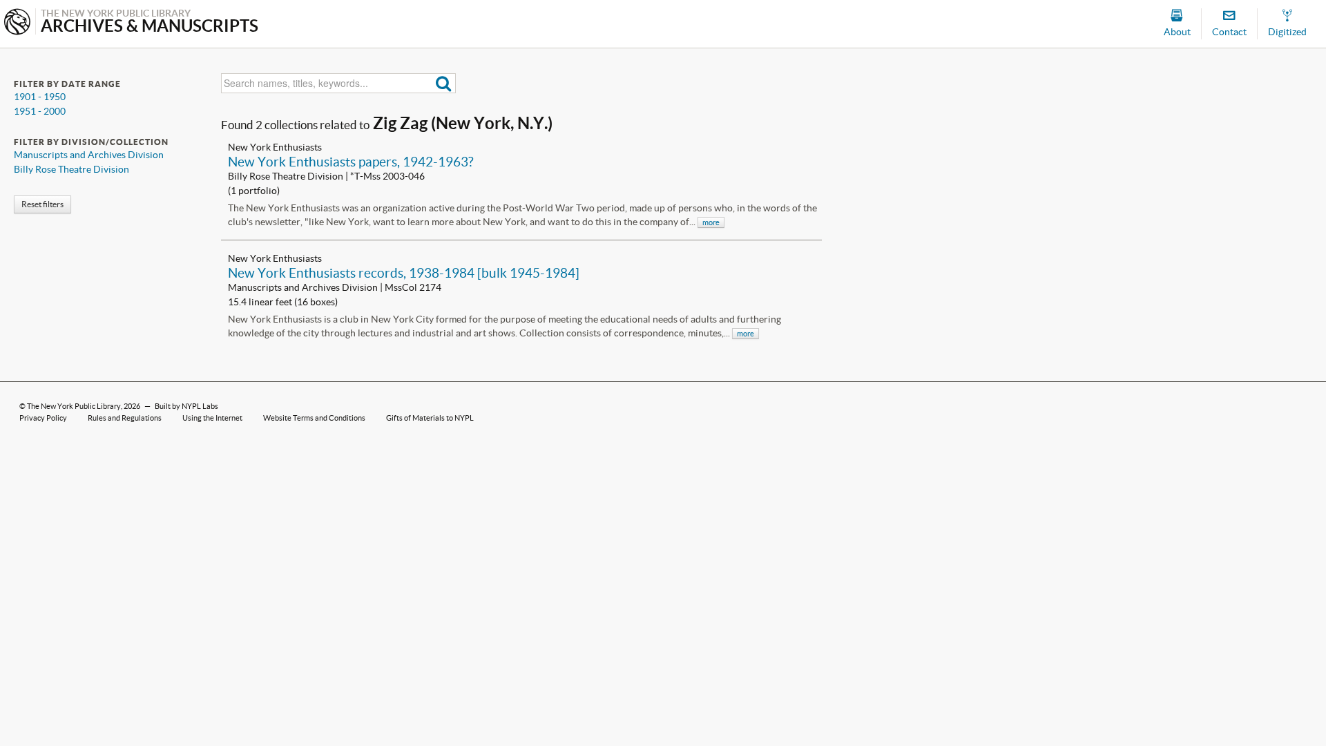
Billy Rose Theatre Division (71, 169)
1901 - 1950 (40, 96)
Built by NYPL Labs (186, 406)
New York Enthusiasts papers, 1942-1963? (351, 161)
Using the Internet (212, 418)
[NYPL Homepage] (17, 23)
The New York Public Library (74, 406)
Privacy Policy (43, 418)
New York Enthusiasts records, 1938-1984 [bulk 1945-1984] (403, 272)
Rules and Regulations (125, 418)
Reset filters (42, 204)
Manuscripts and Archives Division (89, 154)
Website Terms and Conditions (314, 418)
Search (444, 83)
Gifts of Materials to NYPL (430, 418)
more (711, 222)
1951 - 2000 (40, 111)
